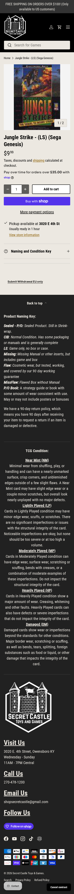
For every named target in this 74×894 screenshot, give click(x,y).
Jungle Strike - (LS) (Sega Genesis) (34, 58)
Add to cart (51, 189)
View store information (24, 235)
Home (7, 58)
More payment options (37, 212)
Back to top (35, 303)
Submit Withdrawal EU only (25, 281)
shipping (38, 160)
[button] (59, 27)
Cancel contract (58, 887)
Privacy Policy (23, 880)
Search (8, 880)
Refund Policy (41, 880)
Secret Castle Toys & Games (28, 873)
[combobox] (37, 45)
